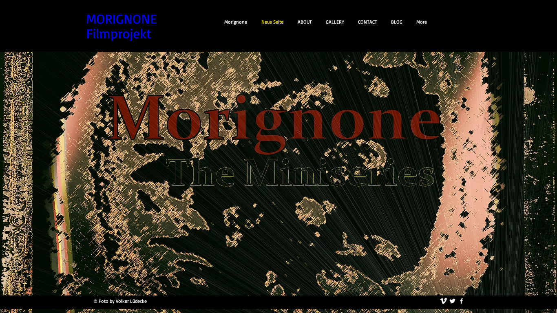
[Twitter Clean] (452, 301)
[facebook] (461, 301)
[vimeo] (443, 301)
